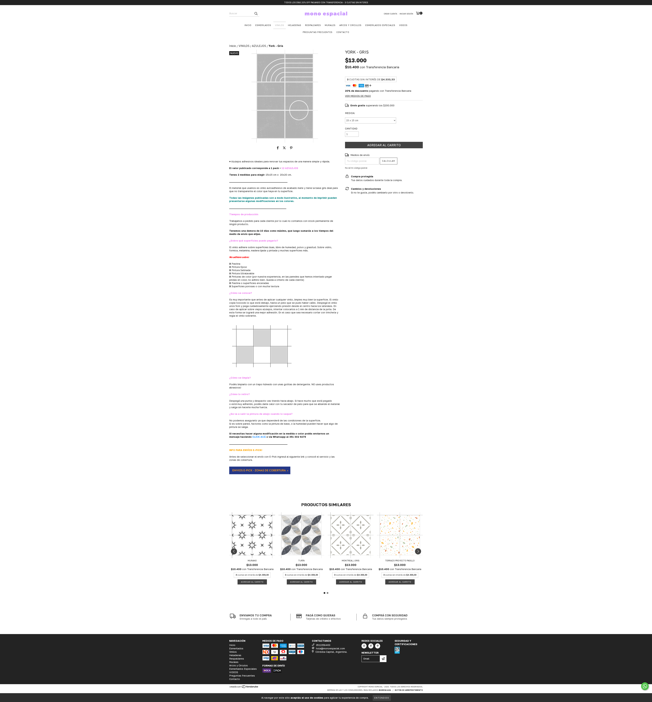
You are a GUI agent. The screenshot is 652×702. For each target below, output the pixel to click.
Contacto (342, 32)
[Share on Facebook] (278, 148)
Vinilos (279, 25)
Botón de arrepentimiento (409, 690)
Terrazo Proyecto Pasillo (400, 560)
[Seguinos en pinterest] (377, 645)
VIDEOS (403, 25)
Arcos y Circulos (350, 25)
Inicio (247, 25)
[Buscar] (255, 13)
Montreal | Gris (350, 560)
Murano (252, 560)
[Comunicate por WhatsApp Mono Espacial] (645, 686)
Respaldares (313, 25)
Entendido (381, 698)
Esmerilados (263, 25)
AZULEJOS (259, 46)
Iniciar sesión (406, 14)
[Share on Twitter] (284, 148)
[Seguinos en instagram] (364, 645)
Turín (301, 560)
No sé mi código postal (356, 168)
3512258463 (323, 645)
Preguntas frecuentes (317, 32)
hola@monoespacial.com (330, 648)
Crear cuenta (390, 14)
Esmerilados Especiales (380, 25)
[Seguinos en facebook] (370, 645)
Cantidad (351, 128)
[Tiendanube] (244, 688)
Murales (330, 25)
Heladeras (294, 25)
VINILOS (244, 46)
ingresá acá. (385, 690)
